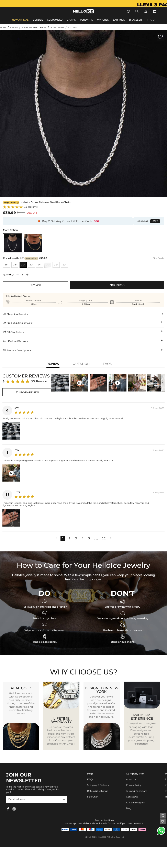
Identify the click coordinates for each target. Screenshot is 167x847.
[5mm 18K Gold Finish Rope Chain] (33, 243)
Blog (128, 808)
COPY (155, 221)
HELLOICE (101, 837)
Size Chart (92, 796)
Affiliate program (135, 802)
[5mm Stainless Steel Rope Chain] (12, 243)
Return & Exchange (97, 791)
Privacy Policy (133, 785)
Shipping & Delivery (98, 785)
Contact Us (132, 796)
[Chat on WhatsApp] (161, 831)
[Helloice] (83, 3)
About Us (131, 779)
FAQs (90, 779)
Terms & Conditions (136, 791)
